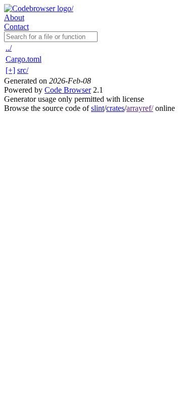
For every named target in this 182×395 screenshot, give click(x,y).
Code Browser (67, 90)
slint (97, 108)
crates (115, 108)
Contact (16, 26)
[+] (10, 70)
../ (9, 48)
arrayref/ (139, 108)
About (14, 17)
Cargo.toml (23, 59)
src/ (22, 70)
